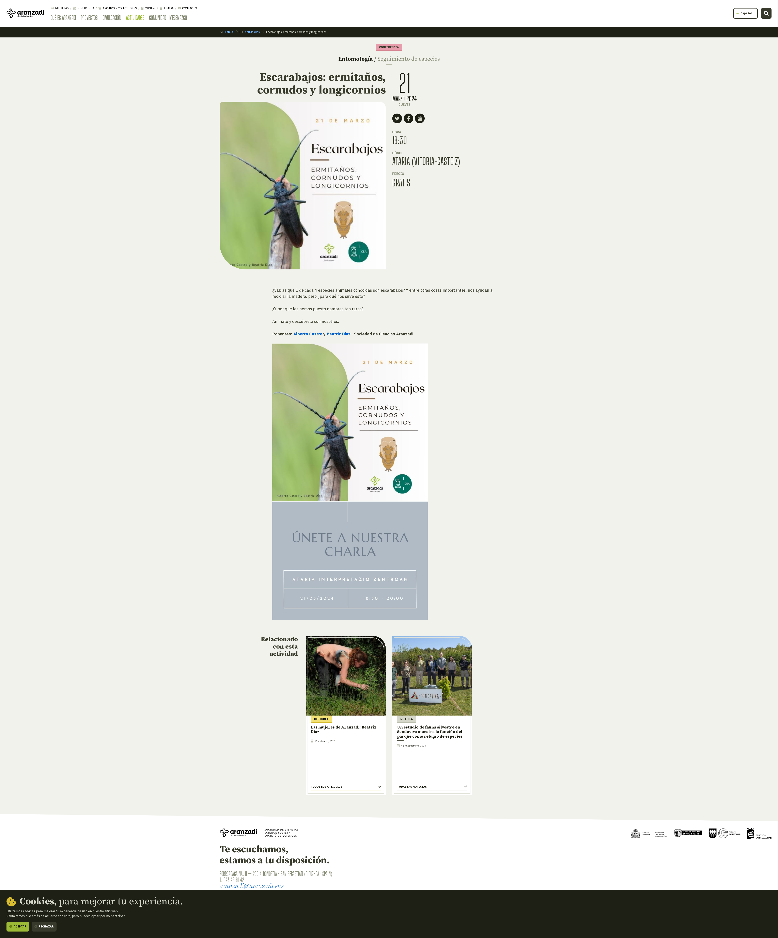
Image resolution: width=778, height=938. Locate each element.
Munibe (149, 8)
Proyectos (89, 17)
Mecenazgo (178, 17)
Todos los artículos (326, 786)
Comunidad (157, 17)
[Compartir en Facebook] (408, 118)
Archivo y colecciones (119, 8)
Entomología (355, 59)
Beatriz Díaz (339, 334)
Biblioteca (85, 8)
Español (746, 13)
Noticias (62, 8)
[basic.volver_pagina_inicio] (25, 13)
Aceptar (19, 926)
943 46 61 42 (233, 879)
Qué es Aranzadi (63, 17)
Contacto (189, 8)
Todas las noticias (412, 786)
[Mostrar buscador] (766, 13)
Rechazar (46, 926)
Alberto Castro (307, 334)
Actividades (135, 17)
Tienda (168, 8)
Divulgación (112, 17)
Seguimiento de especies (408, 59)
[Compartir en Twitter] (397, 118)
